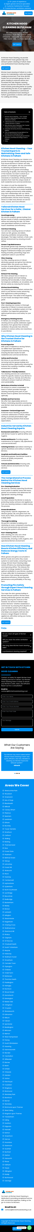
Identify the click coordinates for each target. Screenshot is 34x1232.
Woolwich (8, 794)
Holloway (8, 954)
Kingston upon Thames (13, 1114)
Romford (8, 989)
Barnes (7, 1062)
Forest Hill (8, 867)
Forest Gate (9, 851)
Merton (7, 1034)
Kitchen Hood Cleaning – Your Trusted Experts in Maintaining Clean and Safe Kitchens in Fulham (16, 118)
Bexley (7, 906)
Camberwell (9, 880)
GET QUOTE (17, 44)
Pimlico (7, 934)
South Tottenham (11, 947)
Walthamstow (10, 928)
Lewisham (8, 819)
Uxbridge (8, 1181)
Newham (8, 816)
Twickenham (9, 1117)
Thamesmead (10, 845)
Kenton (7, 1133)
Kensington (9, 998)
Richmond (8, 1091)
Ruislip (7, 1174)
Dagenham (9, 922)
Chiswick (8, 1072)
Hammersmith (10, 1050)
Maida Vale (9, 1002)
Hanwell (7, 1130)
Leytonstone (9, 883)
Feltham (8, 1165)
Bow (6, 848)
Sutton (7, 1078)
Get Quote (28, 13)
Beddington (9, 1027)
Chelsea (8, 970)
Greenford (8, 1136)
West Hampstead (11, 1037)
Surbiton (8, 1123)
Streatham (9, 960)
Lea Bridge (8, 893)
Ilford (6, 874)
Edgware (8, 1126)
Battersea (8, 976)
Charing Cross (10, 925)
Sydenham (9, 886)
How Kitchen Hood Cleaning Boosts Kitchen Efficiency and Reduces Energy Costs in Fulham (17, 137)
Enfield (7, 1069)
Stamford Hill (9, 931)
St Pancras (9, 941)
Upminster (8, 1024)
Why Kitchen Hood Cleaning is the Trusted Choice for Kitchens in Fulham (17, 126)
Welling (7, 839)
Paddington (9, 982)
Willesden (8, 1059)
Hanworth (8, 1158)
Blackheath (9, 803)
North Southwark (11, 890)
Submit (17, 730)
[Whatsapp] (29, 1228)
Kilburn (7, 1018)
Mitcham (8, 1030)
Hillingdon (8, 1171)
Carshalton (9, 1056)
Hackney (8, 877)
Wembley (8, 1104)
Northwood (9, 1177)
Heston (7, 1155)
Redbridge (8, 899)
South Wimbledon (11, 1043)
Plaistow (8, 813)
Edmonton (8, 1014)
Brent (7, 1066)
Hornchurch (9, 995)
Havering (8, 1046)
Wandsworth (9, 1011)
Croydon (8, 1008)
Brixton (7, 909)
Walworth (8, 870)
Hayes (7, 1168)
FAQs (6, 141)
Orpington (8, 966)
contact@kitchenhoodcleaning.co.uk (14, 691)
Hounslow (8, 1142)
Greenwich (9, 797)
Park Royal (8, 1082)
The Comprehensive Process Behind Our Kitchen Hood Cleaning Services (16, 133)
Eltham (7, 823)
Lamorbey (8, 864)
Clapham (8, 938)
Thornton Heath (10, 979)
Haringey (8, 986)
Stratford (8, 832)
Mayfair (7, 950)
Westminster (9, 918)
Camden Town (10, 963)
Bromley (8, 826)
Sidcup (7, 861)
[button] (14, 773)
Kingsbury (8, 1088)
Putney (7, 1040)
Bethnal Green (10, 858)
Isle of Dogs (9, 800)
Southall (8, 1149)
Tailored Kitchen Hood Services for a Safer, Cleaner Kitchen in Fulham (17, 122)
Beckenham (9, 902)
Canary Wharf (10, 810)
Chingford (8, 1005)
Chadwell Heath (10, 944)
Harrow (7, 1139)
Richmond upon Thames (14, 1107)
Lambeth (8, 912)
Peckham (8, 855)
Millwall (7, 807)
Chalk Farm (9, 973)
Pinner (7, 1161)
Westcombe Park (11, 791)
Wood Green (9, 992)
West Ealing (9, 1110)
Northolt (8, 1152)
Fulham (7, 1021)
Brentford (8, 1098)
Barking (7, 842)
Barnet (7, 1101)
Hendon (7, 1075)
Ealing (7, 1120)
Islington (8, 915)
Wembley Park (10, 1094)
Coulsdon (8, 1085)
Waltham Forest (11, 957)
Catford (8, 835)
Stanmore (8, 1146)
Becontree (8, 896)
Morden (7, 1053)
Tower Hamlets (10, 829)
